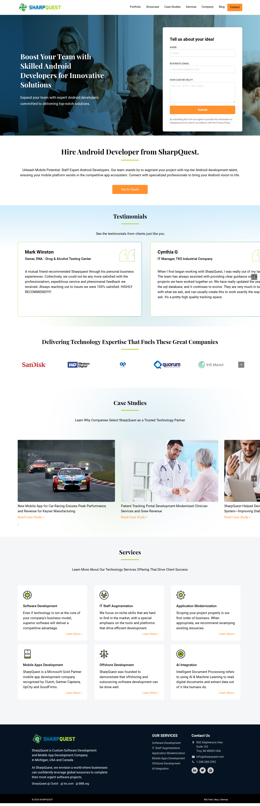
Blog (222, 6)
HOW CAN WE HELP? (181, 80)
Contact (235, 7)
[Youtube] (210, 770)
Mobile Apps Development (168, 758)
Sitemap (224, 799)
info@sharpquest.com (210, 756)
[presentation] (254, 277)
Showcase (152, 6)
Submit (202, 109)
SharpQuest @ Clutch (45, 783)
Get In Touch (130, 189)
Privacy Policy (223, 122)
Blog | (217, 799)
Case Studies (172, 6)
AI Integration (160, 768)
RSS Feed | (209, 799)
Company (208, 6)
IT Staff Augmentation (166, 748)
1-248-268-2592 (206, 762)
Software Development (166, 743)
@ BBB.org (82, 783)
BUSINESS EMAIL (179, 63)
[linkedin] (194, 770)
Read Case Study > (31, 517)
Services (191, 6)
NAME (173, 47)
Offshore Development (166, 763)
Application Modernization (168, 753)
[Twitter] (202, 770)
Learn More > (74, 634)
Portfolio (135, 6)
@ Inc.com (67, 783)
